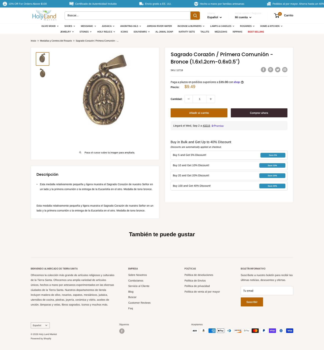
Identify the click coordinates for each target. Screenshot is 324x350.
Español (37, 325)
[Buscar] (195, 15)
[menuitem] (50, 26)
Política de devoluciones (198, 274)
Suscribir (251, 301)
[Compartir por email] (284, 69)
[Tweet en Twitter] (277, 69)
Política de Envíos (195, 280)
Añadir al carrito (199, 112)
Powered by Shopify (41, 338)
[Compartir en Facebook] (263, 69)
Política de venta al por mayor (202, 291)
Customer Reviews (139, 302)
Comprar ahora (259, 112)
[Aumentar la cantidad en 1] (211, 99)
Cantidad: (176, 98)
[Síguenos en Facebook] (121, 331)
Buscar (132, 297)
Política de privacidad (197, 285)
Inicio (33, 40)
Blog (131, 291)
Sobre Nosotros (137, 274)
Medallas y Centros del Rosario (56, 40)
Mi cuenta (241, 17)
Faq (130, 308)
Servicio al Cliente (138, 285)
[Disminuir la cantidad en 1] (189, 99)
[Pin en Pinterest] (270, 69)
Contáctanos (135, 280)
